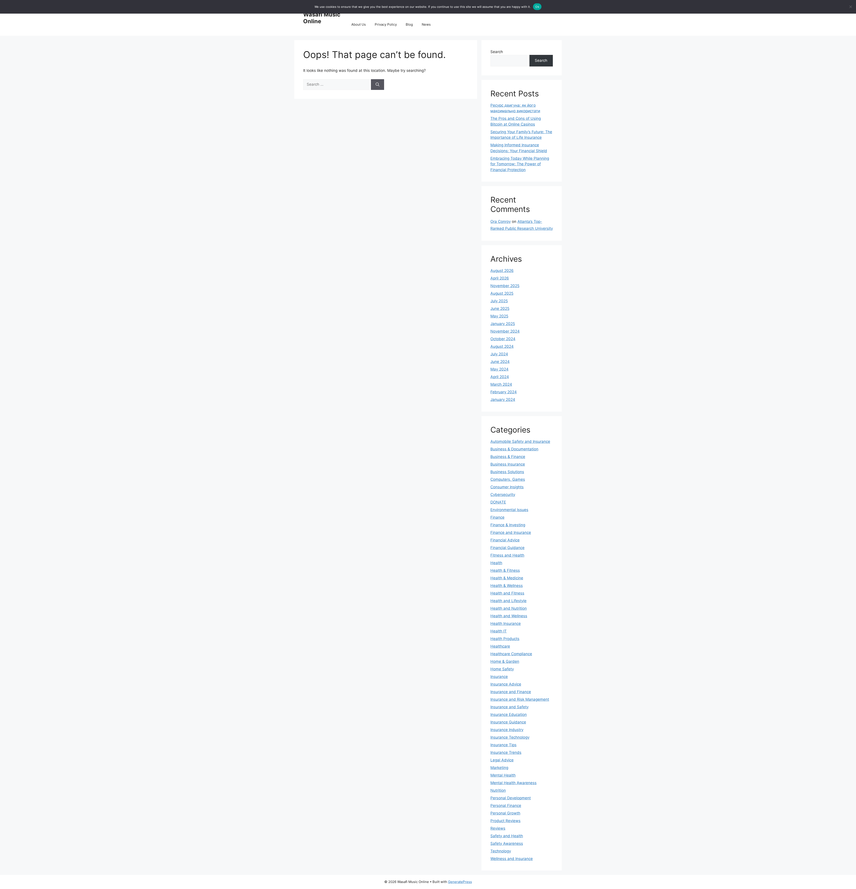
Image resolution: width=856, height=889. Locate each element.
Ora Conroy (500, 221)
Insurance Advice (505, 684)
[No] (850, 6)
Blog (409, 24)
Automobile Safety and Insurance (520, 441)
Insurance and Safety (509, 707)
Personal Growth (505, 813)
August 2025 (501, 293)
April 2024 (499, 377)
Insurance (499, 676)
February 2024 (503, 392)
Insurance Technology (509, 737)
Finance (497, 517)
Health (496, 563)
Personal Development (510, 798)
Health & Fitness (505, 570)
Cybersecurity (502, 494)
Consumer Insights (507, 487)
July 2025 (499, 301)
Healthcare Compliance (511, 654)
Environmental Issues (509, 510)
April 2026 (499, 278)
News (426, 24)
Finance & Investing (507, 525)
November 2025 (504, 286)
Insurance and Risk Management (519, 699)
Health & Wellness (506, 585)
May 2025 (499, 316)
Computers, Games (507, 479)
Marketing (499, 767)
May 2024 (499, 369)
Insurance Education (508, 714)
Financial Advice (505, 540)
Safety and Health (506, 836)
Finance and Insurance (510, 532)
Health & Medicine (506, 578)
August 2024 (502, 346)
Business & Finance (507, 456)
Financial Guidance (507, 547)
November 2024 (505, 331)
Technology (500, 851)
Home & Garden (504, 661)
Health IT (498, 631)
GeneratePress (460, 882)
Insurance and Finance (510, 692)
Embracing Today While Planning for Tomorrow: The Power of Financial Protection (519, 164)
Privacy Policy (386, 24)
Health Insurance (505, 623)
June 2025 (499, 308)
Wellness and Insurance (511, 858)
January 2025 (502, 323)
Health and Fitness (507, 593)
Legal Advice (502, 760)
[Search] (377, 84)
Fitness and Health (507, 555)
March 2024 (501, 384)
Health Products (504, 638)
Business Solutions (507, 472)
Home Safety (502, 669)
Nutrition (498, 790)
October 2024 (502, 339)
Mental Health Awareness (513, 783)
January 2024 (502, 399)
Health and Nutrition (508, 608)
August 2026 (502, 270)
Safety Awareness (506, 843)
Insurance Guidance (508, 722)
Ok (537, 6)
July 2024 (499, 354)
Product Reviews (505, 821)
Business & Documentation (514, 449)
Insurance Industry (506, 729)
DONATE (498, 502)
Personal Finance (505, 805)
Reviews (497, 828)
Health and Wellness (508, 616)
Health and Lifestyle (508, 601)
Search (496, 52)
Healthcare (500, 646)
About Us (358, 24)
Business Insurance (507, 464)
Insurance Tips (503, 745)
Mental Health (503, 775)
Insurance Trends (505, 752)
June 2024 (500, 361)
